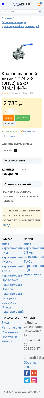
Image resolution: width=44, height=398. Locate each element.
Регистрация (11, 327)
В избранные (29, 131)
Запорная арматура (14, 22)
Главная (7, 18)
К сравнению (9, 136)
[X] (15, 150)
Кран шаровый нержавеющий (20, 26)
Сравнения (10, 332)
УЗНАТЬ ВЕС (9, 123)
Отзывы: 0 (15, 93)
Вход (6, 225)
